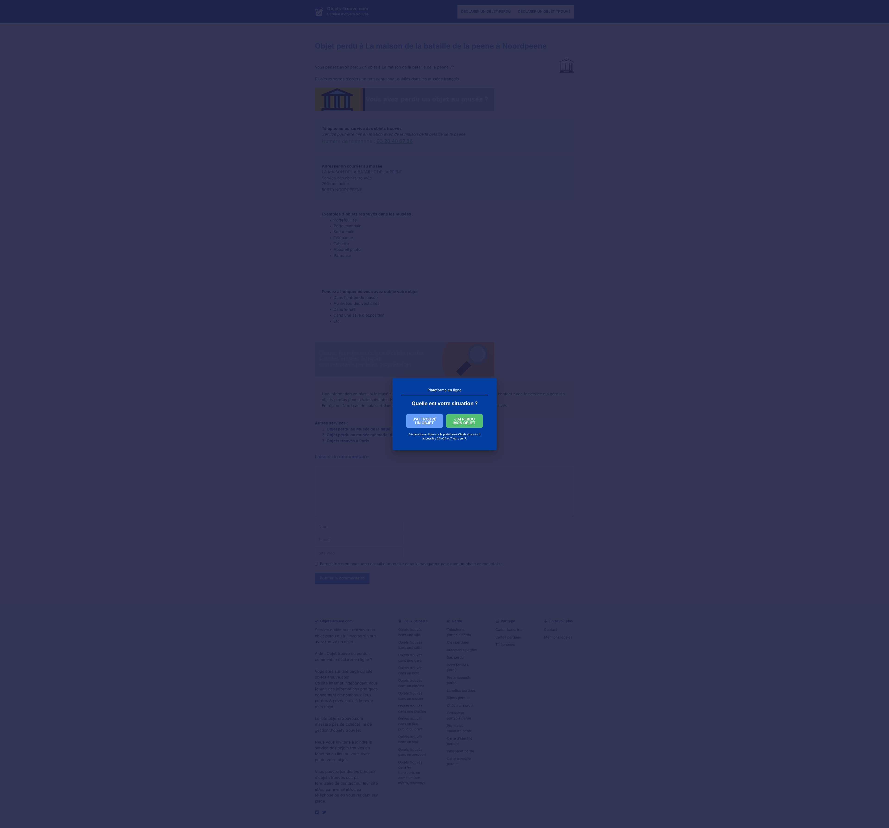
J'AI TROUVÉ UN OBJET (424, 421)
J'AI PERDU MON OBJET (464, 421)
